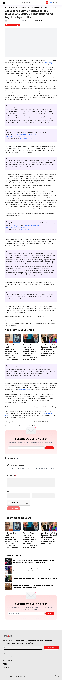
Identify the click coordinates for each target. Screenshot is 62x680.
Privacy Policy (8, 660)
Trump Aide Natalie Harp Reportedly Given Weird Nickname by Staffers (35, 578)
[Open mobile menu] (4, 3)
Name (10, 491)
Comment (11, 476)
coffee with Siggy (24, 390)
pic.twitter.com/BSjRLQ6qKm (15, 136)
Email (34, 491)
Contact (6, 668)
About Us (6, 653)
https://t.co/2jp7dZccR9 (31, 225)
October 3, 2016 (26, 229)
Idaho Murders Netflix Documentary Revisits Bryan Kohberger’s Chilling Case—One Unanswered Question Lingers (13, 352)
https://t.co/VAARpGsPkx (22, 134)
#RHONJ (34, 134)
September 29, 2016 (26, 139)
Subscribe (51, 647)
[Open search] (47, 2)
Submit (50, 448)
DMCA (5, 664)
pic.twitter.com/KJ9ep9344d (15, 227)
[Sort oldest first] (17, 458)
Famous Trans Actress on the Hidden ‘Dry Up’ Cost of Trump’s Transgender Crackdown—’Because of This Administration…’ (30, 352)
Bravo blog (48, 63)
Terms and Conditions (11, 657)
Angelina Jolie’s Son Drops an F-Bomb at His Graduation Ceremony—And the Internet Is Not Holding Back (49, 350)
